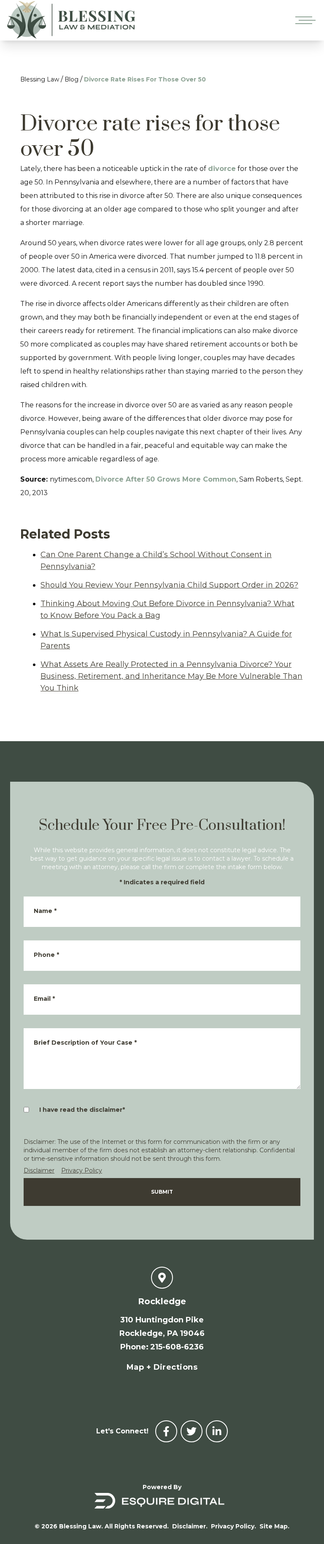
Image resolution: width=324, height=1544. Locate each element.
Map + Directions (162, 1367)
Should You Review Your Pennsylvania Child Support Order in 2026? (169, 585)
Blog (71, 79)
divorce (222, 169)
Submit (162, 1192)
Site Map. (274, 1526)
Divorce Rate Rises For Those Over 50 (145, 79)
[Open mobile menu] (304, 20)
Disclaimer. (190, 1526)
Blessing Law (39, 79)
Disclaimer (39, 1170)
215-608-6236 (177, 1347)
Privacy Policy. (233, 1526)
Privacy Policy (81, 1170)
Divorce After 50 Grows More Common (165, 479)
